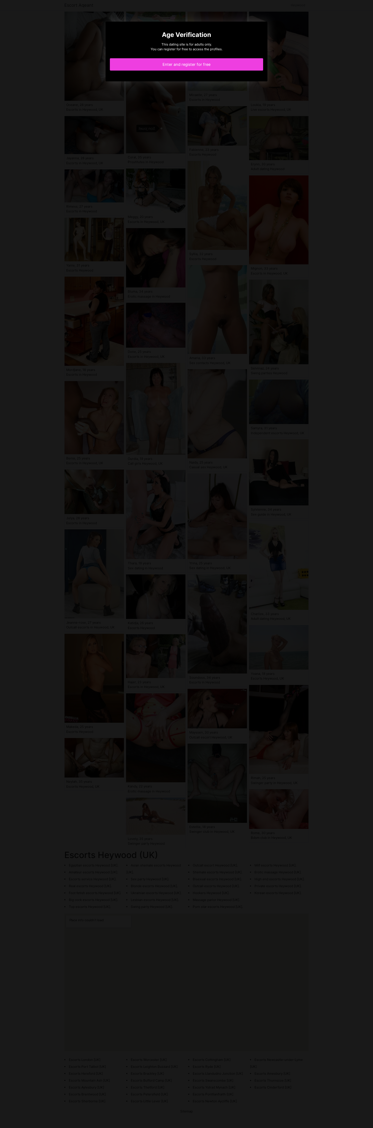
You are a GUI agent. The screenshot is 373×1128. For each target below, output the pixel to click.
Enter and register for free (186, 64)
